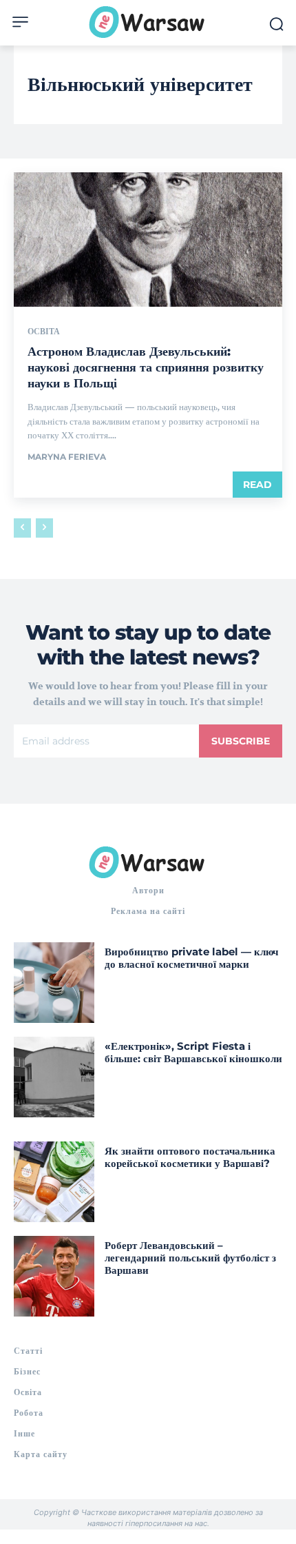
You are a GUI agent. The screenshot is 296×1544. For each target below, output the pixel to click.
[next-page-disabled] (44, 528)
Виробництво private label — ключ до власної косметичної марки (191, 958)
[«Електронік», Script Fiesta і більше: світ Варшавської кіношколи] (54, 1077)
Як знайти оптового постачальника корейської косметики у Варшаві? (190, 1157)
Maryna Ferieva (67, 456)
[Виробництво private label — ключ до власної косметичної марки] (54, 982)
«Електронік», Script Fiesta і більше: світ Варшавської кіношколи (193, 1052)
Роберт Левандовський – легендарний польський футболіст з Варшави (190, 1258)
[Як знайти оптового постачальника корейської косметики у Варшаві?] (54, 1181)
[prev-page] (22, 528)
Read (257, 484)
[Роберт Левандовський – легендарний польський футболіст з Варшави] (54, 1276)
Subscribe (240, 741)
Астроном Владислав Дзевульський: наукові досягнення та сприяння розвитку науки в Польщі (146, 368)
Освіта (44, 331)
